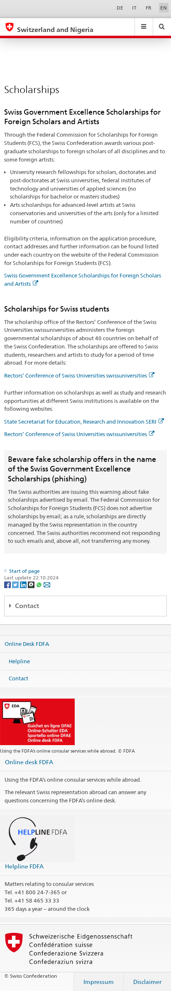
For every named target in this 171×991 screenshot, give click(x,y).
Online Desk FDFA (27, 643)
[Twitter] (16, 584)
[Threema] (32, 584)
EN (163, 8)
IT (134, 8)
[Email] (47, 584)
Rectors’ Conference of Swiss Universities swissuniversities (75, 375)
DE (120, 8)
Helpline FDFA (24, 866)
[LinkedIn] (24, 584)
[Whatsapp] (40, 584)
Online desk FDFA (29, 761)
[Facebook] (8, 584)
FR (148, 8)
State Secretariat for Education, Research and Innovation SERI (80, 421)
